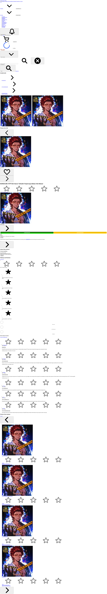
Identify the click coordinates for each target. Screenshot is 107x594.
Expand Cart (14, 41)
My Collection (4, 25)
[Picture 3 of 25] (47, 111)
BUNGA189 (28, 239)
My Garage (3, 24)
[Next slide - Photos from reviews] (7, 590)
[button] (7, 68)
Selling (3, 21)
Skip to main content (3, 0)
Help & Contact (20, 1)
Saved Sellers (4, 23)
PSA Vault (3, 27)
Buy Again (3, 20)
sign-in (4, 35)
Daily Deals (9, 1)
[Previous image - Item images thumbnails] (7, 133)
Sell (1, 2)
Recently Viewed (4, 17)
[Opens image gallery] (0, 168)
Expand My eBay (18, 15)
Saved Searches (4, 22)
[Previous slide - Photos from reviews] (7, 420)
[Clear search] (37, 61)
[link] (7, 228)
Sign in (4, 1)
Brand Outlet (13, 1)
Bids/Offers (3, 18)
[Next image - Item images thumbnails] (7, 178)
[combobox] (9, 63)
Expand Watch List (18, 8)
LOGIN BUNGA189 (27, 232)
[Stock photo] (16, 111)
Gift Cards (16, 1)
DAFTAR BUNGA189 (80, 232)
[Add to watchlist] (7, 172)
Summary (3, 16)
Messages (3, 26)
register (7, 1)
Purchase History (4, 19)
